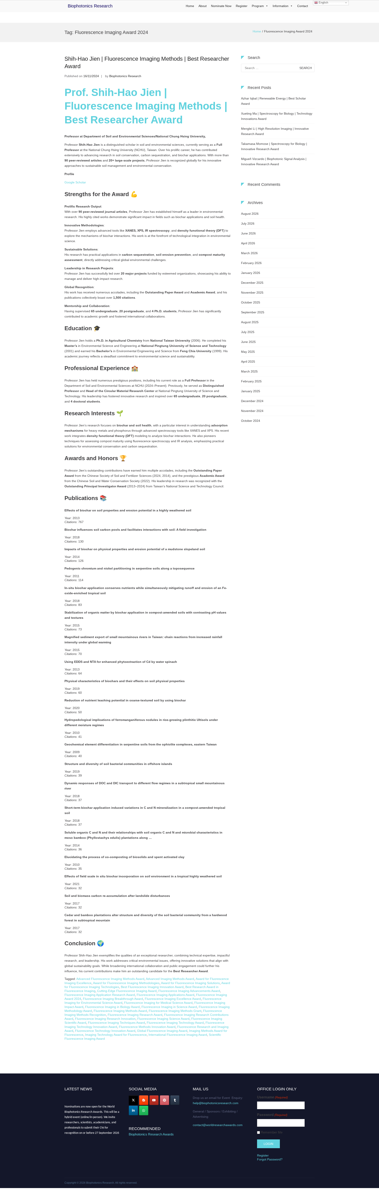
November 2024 (252, 411)
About (202, 6)
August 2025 (250, 322)
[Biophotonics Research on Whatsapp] (143, 1110)
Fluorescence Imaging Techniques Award (116, 1022)
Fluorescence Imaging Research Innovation (105, 1018)
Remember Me (271, 1132)
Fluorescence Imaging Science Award (163, 1018)
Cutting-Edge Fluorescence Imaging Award (127, 991)
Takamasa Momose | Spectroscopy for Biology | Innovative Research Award (274, 146)
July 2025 (247, 332)
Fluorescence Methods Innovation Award (147, 1027)
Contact (302, 6)
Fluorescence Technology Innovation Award (105, 1030)
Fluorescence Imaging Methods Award (120, 1011)
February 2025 (251, 381)
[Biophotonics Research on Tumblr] (174, 1100)
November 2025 (252, 292)
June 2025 (248, 342)
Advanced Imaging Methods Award (170, 979)
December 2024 (252, 401)
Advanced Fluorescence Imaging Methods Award (110, 979)
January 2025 (250, 391)
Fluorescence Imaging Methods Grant (175, 1011)
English (323, 2)
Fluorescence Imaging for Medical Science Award (158, 1002)
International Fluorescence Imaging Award (177, 1034)
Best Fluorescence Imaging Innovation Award (152, 987)
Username (272, 1097)
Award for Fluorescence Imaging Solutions (190, 983)
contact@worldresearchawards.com (218, 1125)
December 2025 (252, 282)
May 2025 (248, 351)
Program (258, 6)
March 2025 (249, 371)
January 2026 (250, 273)
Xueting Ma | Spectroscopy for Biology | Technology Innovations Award (276, 116)
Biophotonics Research (90, 6)
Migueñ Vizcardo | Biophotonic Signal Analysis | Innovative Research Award (273, 161)
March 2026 (249, 253)
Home (190, 6)
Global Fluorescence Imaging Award (162, 1030)
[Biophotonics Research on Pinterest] (164, 1100)
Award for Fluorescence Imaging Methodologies (126, 983)
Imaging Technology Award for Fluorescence (116, 1034)
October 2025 (250, 302)
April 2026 (248, 243)
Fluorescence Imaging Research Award (135, 1014)
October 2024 (250, 420)
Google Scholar (75, 182)
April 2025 (248, 361)
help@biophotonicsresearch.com (215, 1103)
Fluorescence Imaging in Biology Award (112, 1007)
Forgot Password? (269, 1159)
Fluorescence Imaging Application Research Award (99, 995)
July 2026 (247, 223)
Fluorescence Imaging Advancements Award (189, 991)
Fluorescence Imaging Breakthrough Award (113, 998)
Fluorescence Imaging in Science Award (169, 1007)
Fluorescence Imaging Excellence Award (173, 998)
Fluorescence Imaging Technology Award (175, 1022)
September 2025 (252, 312)
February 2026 (251, 263)
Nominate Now (221, 6)
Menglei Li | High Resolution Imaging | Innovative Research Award (275, 131)
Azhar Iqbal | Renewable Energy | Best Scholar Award (273, 101)
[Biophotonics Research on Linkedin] (133, 1110)
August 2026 (250, 213)
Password (272, 1115)
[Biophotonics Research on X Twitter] (133, 1100)
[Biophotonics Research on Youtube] (154, 1100)
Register (241, 6)
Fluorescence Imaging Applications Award (165, 995)
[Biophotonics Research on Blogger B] (143, 1100)
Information (280, 6)
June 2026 (248, 233)
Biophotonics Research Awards (151, 1134)
